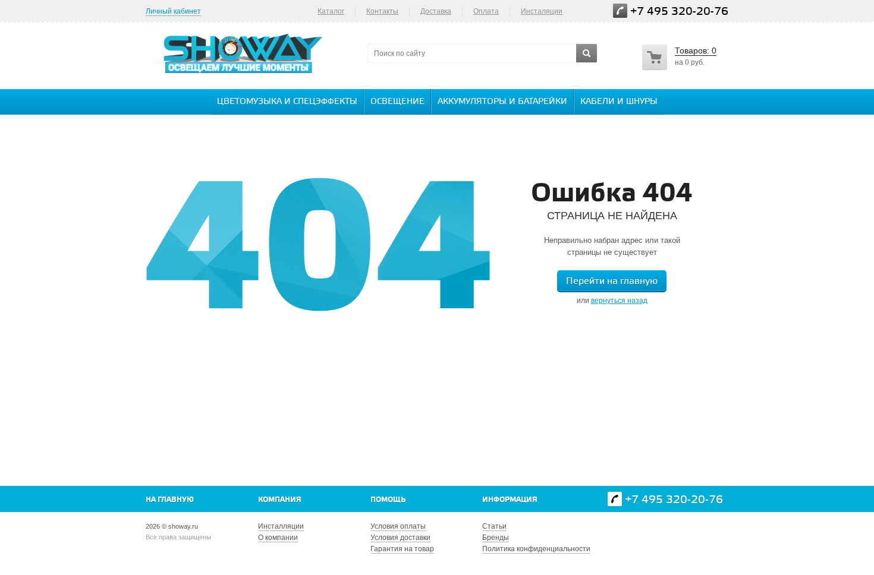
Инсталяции (541, 11)
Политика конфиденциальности (536, 549)
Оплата (486, 11)
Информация (509, 499)
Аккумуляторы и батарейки (502, 102)
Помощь (387, 499)
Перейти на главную (612, 281)
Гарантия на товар (402, 549)
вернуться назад (619, 300)
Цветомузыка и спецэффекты (287, 102)
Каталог (330, 11)
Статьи (494, 526)
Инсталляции (281, 526)
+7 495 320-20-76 (679, 11)
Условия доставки (400, 537)
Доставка (435, 11)
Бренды (495, 537)
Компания (279, 499)
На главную (170, 499)
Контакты (382, 11)
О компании (278, 537)
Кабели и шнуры (619, 102)
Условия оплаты (398, 526)
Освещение (397, 102)
